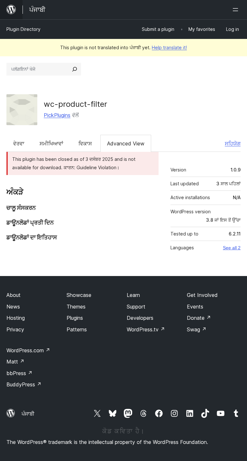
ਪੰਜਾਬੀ (28, 413)
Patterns (77, 329)
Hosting (15, 318)
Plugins (75, 318)
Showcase (79, 295)
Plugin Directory (23, 29)
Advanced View (125, 143)
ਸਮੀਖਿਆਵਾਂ (51, 143)
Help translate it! (169, 47)
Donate (199, 318)
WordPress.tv (146, 329)
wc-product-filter (75, 104)
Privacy (15, 329)
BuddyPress (23, 384)
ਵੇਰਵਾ (18, 143)
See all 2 (232, 247)
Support (136, 306)
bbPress (19, 373)
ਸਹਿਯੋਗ (233, 143)
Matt (15, 361)
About (13, 295)
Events (195, 306)
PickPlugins (57, 115)
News (13, 306)
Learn (133, 295)
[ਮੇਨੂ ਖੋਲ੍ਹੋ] (236, 9)
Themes (76, 306)
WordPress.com (28, 350)
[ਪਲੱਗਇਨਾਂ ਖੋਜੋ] (74, 69)
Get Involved (202, 295)
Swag (196, 329)
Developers (140, 318)
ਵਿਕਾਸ (85, 143)
